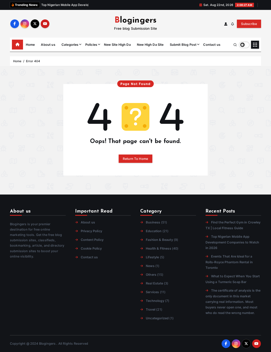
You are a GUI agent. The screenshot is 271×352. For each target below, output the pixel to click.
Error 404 (33, 61)
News (150, 266)
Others (151, 275)
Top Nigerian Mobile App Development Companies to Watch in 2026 (232, 242)
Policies (91, 45)
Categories (70, 45)
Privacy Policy (91, 231)
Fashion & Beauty (159, 240)
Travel (150, 309)
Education (153, 231)
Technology (155, 301)
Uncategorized (157, 318)
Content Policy (92, 240)
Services (152, 292)
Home (30, 45)
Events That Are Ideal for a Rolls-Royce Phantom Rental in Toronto (229, 262)
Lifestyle (152, 257)
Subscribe (249, 24)
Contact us (211, 45)
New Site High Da (117, 45)
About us (48, 45)
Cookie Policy (91, 248)
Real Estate (154, 283)
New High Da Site (150, 45)
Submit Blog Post (183, 45)
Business (153, 222)
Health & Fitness (158, 248)
